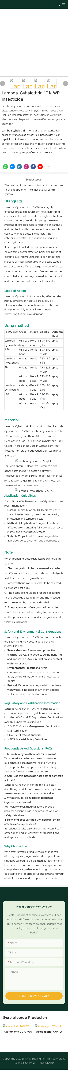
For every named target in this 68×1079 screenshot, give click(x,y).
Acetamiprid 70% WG (17, 1031)
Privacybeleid (46, 1063)
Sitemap (30, 1063)
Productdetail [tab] (34, 179)
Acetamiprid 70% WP (50, 1031)
